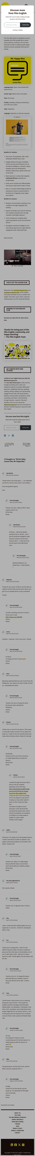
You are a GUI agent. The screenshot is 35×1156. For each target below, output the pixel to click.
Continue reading (17, 30)
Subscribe (25, 25)
